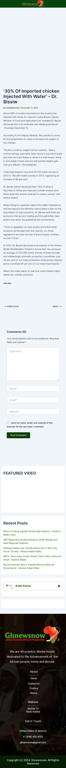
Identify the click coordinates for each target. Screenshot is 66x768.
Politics (34, 688)
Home (34, 678)
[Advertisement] (33, 42)
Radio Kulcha (33, 711)
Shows (33, 693)
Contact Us (34, 683)
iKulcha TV (33, 708)
